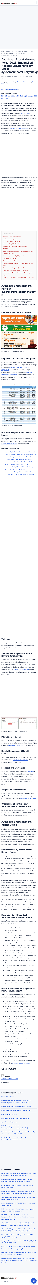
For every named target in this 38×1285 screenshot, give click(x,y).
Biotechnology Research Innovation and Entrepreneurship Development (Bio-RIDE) (14, 1127)
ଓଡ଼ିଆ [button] (2, 98)
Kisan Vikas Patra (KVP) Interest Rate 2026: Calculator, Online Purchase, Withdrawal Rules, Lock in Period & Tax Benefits (18, 1261)
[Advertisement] (19, 26)
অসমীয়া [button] (6, 98)
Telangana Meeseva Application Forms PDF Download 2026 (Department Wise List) (18, 1198)
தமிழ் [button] (17, 96)
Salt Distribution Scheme (9, 1114)
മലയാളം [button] (30, 96)
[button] (10, 89)
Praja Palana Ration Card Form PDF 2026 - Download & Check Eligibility (18, 1204)
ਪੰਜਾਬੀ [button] (35, 96)
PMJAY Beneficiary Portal (21, 669)
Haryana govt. (25, 113)
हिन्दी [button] (2, 96)
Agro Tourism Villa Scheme (9, 1122)
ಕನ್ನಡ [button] (25, 96)
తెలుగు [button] (21, 96)
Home (3, 51)
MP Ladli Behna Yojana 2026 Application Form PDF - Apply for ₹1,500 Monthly (17, 1236)
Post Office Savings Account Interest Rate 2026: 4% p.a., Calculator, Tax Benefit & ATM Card (18, 1253)
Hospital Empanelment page (9, 443)
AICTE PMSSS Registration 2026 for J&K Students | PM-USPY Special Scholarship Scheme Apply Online (18, 1230)
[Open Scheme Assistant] (34, 1281)
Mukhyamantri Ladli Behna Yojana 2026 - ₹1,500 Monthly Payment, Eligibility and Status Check (16, 1101)
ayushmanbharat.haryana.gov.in (21, 1063)
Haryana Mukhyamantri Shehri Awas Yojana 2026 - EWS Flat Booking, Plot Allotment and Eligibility (18, 1174)
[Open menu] (35, 3)
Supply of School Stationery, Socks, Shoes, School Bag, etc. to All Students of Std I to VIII (18, 1133)
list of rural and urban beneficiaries (19, 128)
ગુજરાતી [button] (13, 96)
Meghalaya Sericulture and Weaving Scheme (15, 1118)
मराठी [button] (6, 96)
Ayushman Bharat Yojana (24, 82)
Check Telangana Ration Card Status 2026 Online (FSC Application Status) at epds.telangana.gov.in (18, 1224)
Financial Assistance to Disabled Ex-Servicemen (16, 1110)
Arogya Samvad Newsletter (28, 798)
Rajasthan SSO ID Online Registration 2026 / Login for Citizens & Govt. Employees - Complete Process (18, 1192)
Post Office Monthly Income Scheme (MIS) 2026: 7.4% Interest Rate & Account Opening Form (18, 1248)
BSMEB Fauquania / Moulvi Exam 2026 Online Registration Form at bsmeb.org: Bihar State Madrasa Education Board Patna (17, 1217)
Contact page (30, 771)
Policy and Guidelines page (15, 745)
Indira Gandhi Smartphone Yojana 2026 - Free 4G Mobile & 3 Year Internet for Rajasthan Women (16, 1180)
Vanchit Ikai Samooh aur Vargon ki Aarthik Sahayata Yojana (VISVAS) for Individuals (17, 1139)
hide (11, 234)
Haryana (8, 51)
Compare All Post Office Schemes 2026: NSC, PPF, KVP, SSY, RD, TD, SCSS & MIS (18, 1242)
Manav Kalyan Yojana (7, 1097)
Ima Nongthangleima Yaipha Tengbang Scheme (16, 1106)
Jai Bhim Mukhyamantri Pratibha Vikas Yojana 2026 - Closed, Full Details (17, 1186)
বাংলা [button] (9, 96)
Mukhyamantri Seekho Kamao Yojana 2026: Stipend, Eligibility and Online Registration (17, 1210)
